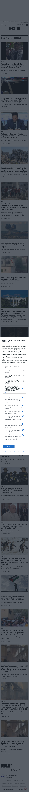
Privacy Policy (23, 451)
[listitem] (14, 367)
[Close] (26, 340)
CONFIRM (9, 446)
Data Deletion (6, 451)
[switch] (23, 370)
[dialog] (14, 396)
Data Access (14, 451)
